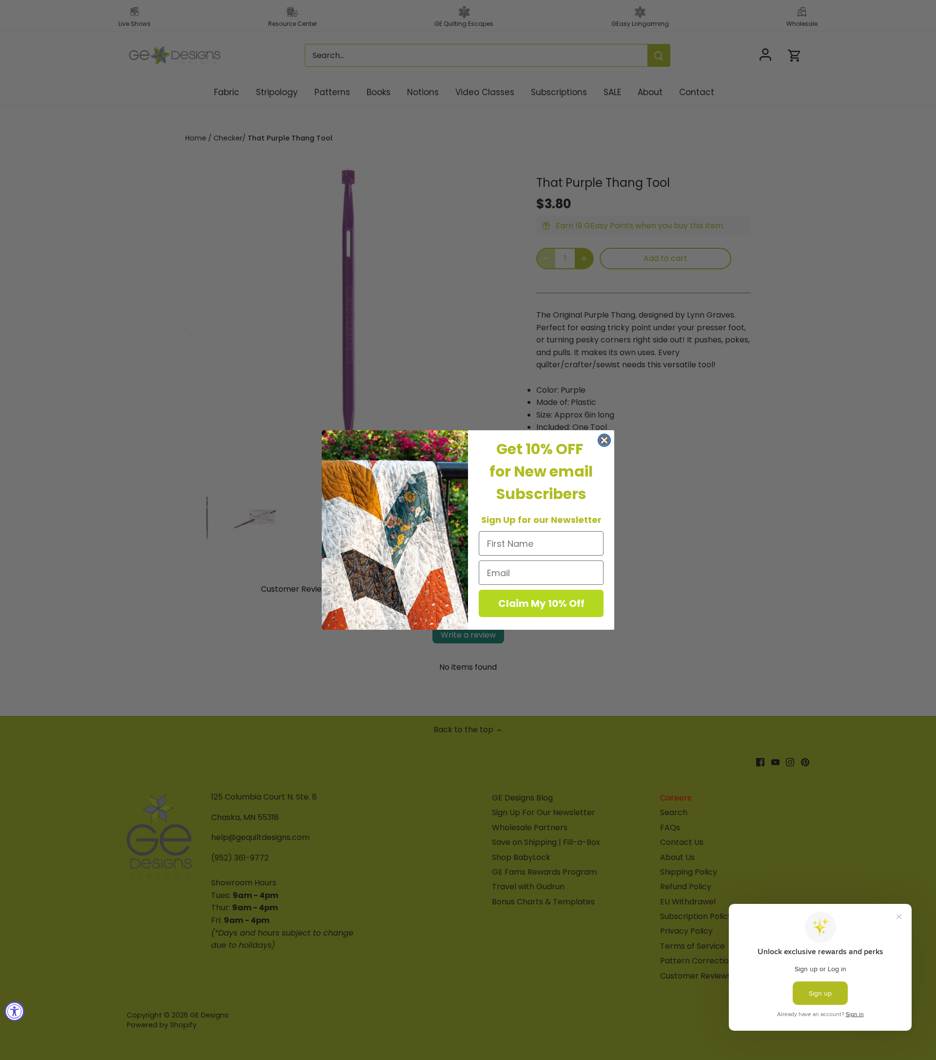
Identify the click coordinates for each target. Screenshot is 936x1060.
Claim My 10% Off (541, 603)
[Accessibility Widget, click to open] (14, 1011)
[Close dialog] (604, 440)
